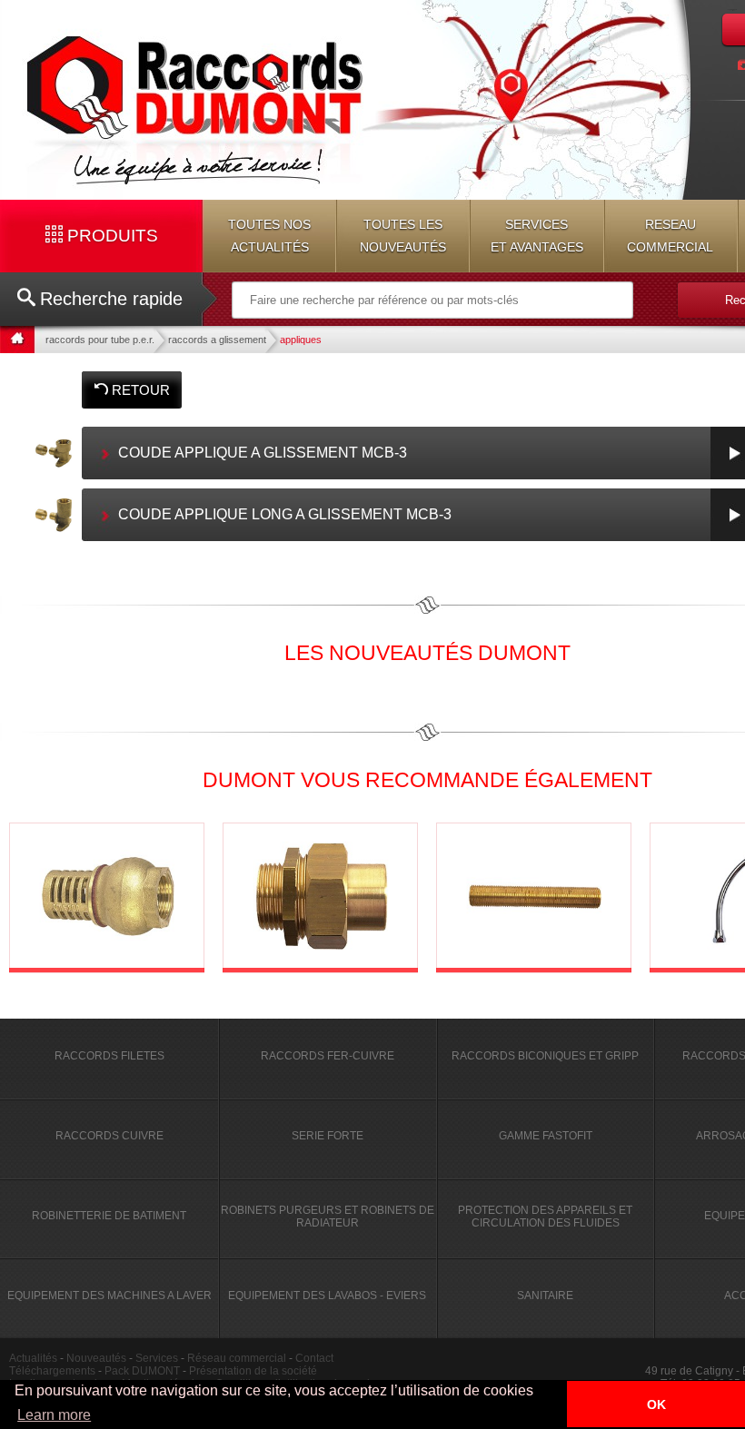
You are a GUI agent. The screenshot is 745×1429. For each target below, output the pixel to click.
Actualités (33, 1358)
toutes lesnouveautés (403, 235)
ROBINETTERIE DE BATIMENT (109, 1215)
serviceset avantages (537, 235)
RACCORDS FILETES (109, 1056)
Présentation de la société (253, 1371)
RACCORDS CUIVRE (109, 1135)
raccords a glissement (217, 339)
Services (156, 1358)
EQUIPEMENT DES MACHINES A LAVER (109, 1295)
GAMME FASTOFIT (545, 1135)
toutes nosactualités (269, 235)
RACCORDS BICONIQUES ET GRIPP (545, 1056)
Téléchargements (52, 1371)
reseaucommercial (670, 235)
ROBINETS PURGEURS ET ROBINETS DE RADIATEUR (327, 1216)
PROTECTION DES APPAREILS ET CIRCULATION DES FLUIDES (545, 1216)
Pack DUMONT (142, 1371)
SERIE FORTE (327, 1135)
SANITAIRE (545, 1295)
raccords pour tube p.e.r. (99, 339)
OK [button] (656, 1404)
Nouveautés (96, 1358)
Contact (314, 1358)
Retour (139, 390)
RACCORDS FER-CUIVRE (327, 1056)
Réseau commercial (236, 1358)
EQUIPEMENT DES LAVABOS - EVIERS (327, 1295)
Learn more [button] (54, 1415)
